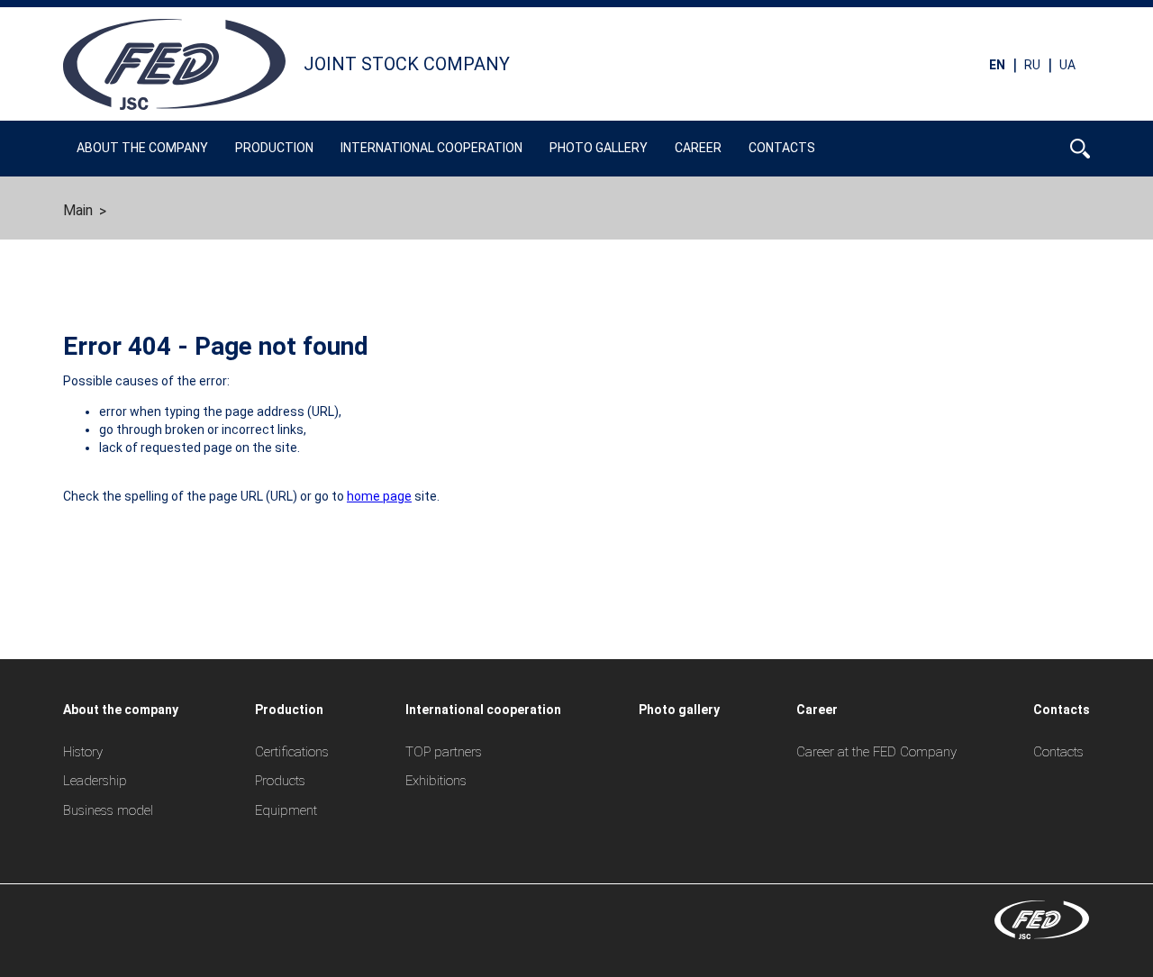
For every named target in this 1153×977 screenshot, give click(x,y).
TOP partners (443, 752)
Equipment (286, 810)
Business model (108, 810)
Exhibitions (436, 781)
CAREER (698, 147)
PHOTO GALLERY (598, 147)
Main (78, 210)
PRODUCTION (274, 147)
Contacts (1058, 752)
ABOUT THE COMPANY (142, 147)
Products (280, 781)
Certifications (292, 752)
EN (997, 64)
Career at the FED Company (876, 752)
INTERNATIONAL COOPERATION (431, 147)
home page (379, 496)
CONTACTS (782, 147)
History (83, 752)
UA (1067, 64)
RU (1032, 64)
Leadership (95, 781)
